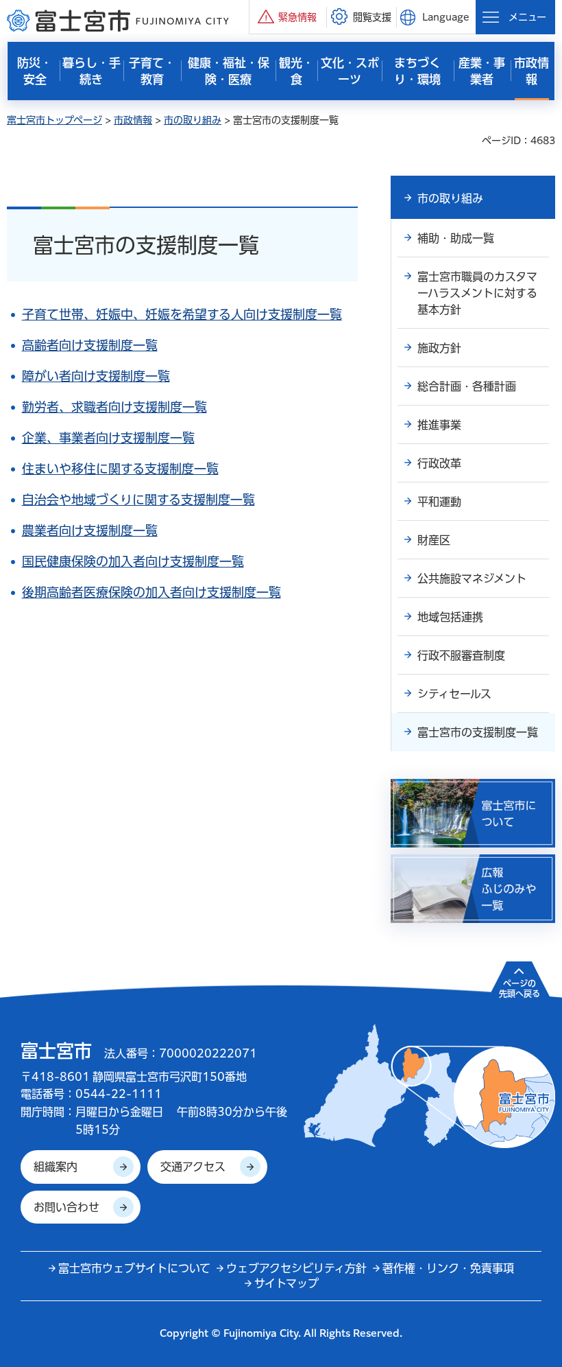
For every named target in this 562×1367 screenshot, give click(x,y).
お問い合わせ (66, 1207)
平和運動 (439, 501)
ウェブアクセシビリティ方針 (296, 1268)
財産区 (433, 540)
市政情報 (133, 120)
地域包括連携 (450, 616)
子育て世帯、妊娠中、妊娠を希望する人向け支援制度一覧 (182, 314)
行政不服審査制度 (461, 655)
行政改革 (439, 463)
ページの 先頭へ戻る (519, 988)
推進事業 (439, 424)
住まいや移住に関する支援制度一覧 (120, 469)
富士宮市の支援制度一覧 (477, 732)
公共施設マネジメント (471, 578)
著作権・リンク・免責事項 (448, 1268)
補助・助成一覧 (455, 238)
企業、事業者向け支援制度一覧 (108, 438)
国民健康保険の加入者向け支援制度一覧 (133, 561)
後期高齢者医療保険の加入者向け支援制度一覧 (151, 592)
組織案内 (55, 1166)
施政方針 (439, 347)
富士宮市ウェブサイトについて (134, 1268)
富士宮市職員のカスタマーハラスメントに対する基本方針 (477, 293)
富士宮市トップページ (54, 120)
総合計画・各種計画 (466, 386)
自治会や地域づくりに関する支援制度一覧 (138, 499)
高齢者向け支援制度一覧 (90, 345)
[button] (287, 17)
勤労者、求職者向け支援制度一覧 (114, 407)
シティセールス (454, 693)
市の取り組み (192, 120)
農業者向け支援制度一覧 (90, 530)
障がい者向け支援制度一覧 (96, 376)
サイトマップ (286, 1283)
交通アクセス (192, 1166)
